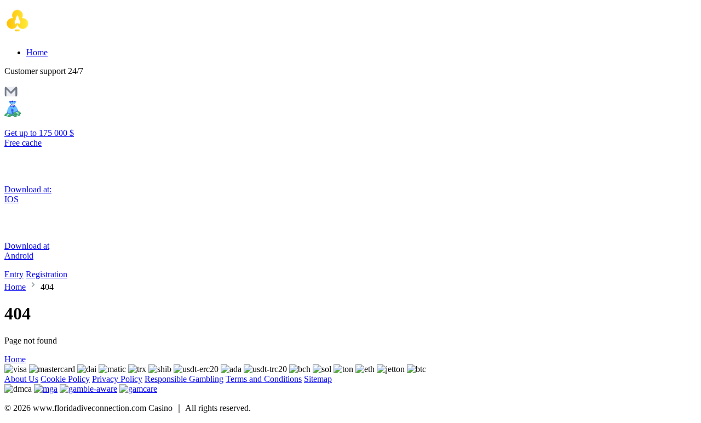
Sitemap (318, 379)
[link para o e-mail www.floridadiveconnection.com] (11, 95)
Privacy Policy (117, 379)
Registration (46, 274)
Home (37, 52)
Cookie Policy (65, 379)
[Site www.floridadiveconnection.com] (50, 33)
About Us (21, 379)
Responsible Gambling (184, 379)
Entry (14, 274)
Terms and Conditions (264, 379)
